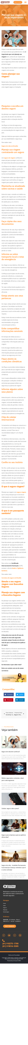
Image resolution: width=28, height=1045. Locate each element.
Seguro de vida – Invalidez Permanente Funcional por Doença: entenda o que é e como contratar (14, 867)
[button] (25, 2)
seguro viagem (21, 492)
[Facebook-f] (3, 935)
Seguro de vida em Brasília (10, 146)
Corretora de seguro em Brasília (11, 578)
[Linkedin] (20, 935)
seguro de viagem (9, 158)
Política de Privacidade (14, 955)
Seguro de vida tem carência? (11, 751)
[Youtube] (9, 935)
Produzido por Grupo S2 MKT (14, 960)
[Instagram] (14, 935)
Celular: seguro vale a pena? (10, 808)
